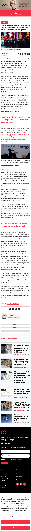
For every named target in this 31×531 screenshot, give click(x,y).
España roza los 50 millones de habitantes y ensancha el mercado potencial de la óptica (21, 404)
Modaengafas (19, 354)
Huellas (3, 490)
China (9, 303)
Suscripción (19, 476)
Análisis (3, 480)
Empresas (3, 474)
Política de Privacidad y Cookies (18, 510)
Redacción (6, 53)
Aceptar (15, 528)
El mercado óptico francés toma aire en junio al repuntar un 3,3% (20, 417)
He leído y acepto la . (12, 459)
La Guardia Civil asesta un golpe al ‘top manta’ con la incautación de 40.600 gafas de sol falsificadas (21, 348)
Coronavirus (15, 303)
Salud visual (4, 483)
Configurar (15, 517)
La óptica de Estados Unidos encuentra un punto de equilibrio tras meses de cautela (21, 362)
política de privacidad (17, 459)
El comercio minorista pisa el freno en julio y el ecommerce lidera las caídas (21, 392)
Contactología (5, 478)
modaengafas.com (13, 317)
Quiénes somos (20, 474)
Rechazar (15, 522)
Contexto (3, 476)
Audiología (3, 487)
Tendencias (4, 485)
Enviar (4, 463)
